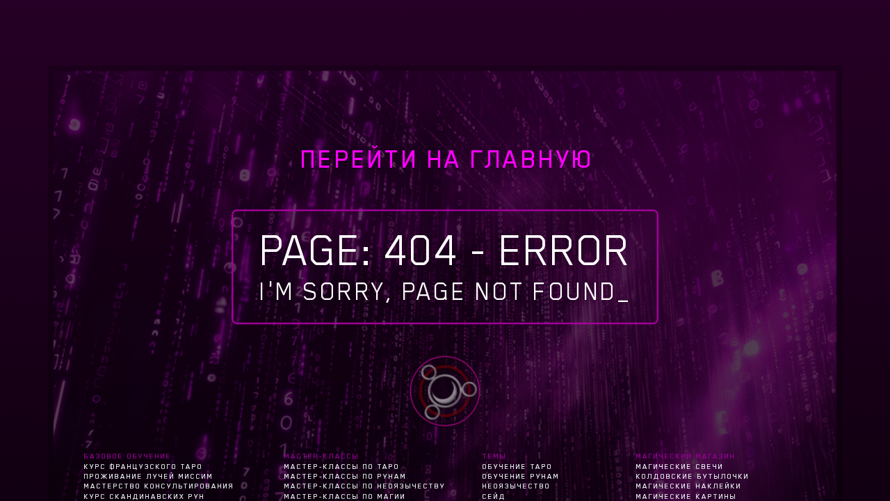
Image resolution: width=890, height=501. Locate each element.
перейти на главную (447, 159)
